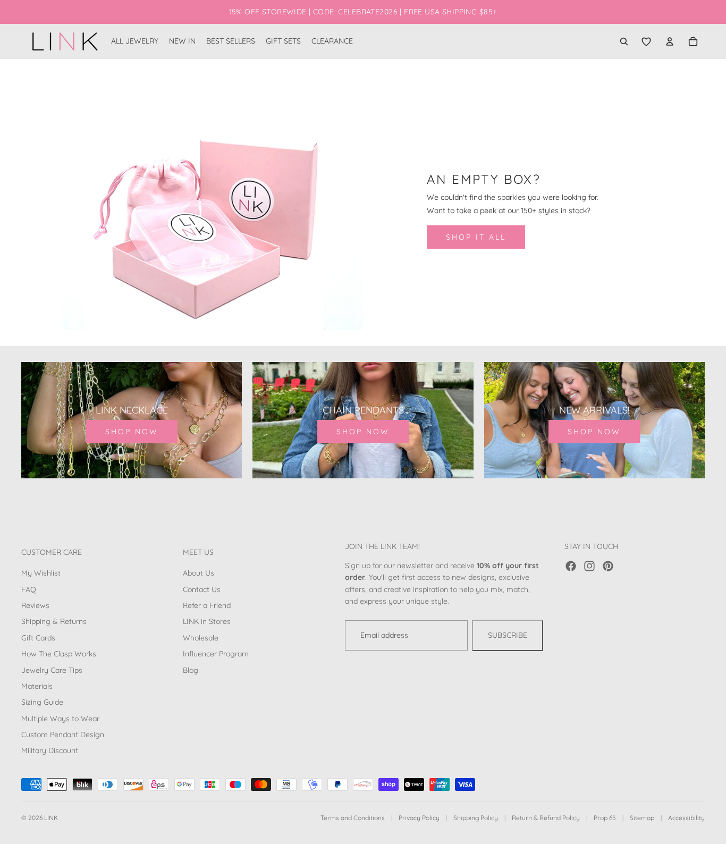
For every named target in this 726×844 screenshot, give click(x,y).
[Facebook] (570, 566)
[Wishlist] (646, 41)
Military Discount (49, 750)
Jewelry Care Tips (51, 669)
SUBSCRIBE (507, 635)
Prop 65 (605, 818)
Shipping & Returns (54, 621)
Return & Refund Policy (546, 818)
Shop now (131, 431)
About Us (198, 573)
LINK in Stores (207, 621)
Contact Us (202, 589)
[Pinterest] (608, 566)
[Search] (624, 41)
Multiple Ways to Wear (60, 718)
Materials (37, 686)
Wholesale (200, 638)
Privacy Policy (419, 818)
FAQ (28, 589)
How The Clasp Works (58, 654)
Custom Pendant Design (62, 734)
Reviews (35, 605)
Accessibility (686, 818)
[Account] (669, 41)
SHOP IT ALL (476, 237)
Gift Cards (38, 638)
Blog (190, 669)
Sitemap (642, 818)
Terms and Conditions (352, 818)
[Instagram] (589, 566)
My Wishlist (41, 573)
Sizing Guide (42, 702)
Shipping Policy (475, 818)
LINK (51, 818)
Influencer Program (216, 654)
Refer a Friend (207, 605)
